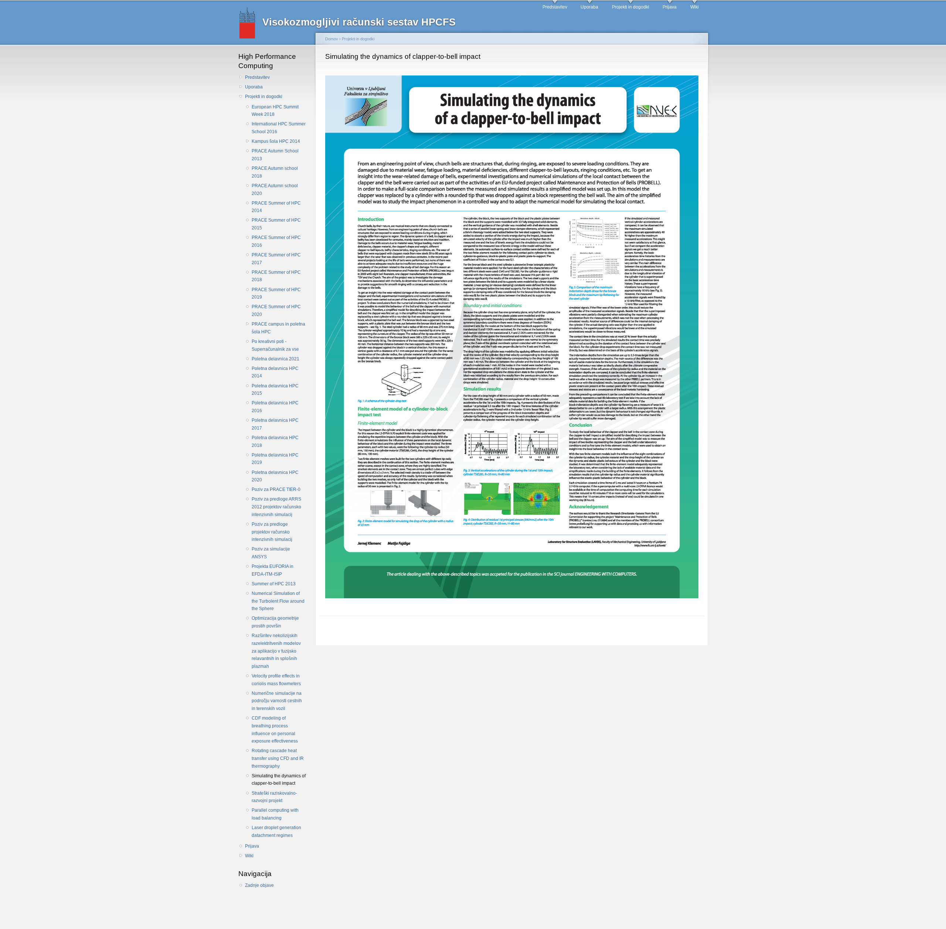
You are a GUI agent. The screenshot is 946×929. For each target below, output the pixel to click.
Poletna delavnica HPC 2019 (275, 458)
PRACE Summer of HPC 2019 (276, 293)
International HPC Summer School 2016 (279, 127)
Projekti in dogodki (630, 7)
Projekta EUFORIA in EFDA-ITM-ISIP (272, 570)
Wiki (694, 7)
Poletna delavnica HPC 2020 (275, 476)
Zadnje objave (259, 885)
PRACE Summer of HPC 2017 (276, 258)
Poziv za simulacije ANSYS (271, 552)
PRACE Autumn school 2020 (275, 189)
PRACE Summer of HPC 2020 (276, 310)
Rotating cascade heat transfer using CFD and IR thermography (278, 758)
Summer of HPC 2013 (274, 583)
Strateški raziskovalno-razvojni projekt (274, 797)
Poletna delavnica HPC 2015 (275, 389)
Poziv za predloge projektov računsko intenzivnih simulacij (272, 532)
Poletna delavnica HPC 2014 (275, 372)
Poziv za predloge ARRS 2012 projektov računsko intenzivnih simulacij (276, 507)
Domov (331, 39)
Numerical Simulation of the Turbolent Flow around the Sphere (278, 601)
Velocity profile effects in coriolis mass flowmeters (276, 679)
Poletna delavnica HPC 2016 (275, 406)
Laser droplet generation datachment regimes (276, 831)
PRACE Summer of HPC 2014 (276, 207)
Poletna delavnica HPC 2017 (275, 424)
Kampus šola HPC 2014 (276, 141)
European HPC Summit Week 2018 (275, 110)
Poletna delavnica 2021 (275, 358)
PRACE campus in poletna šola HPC (278, 328)
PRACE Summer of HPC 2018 (276, 276)
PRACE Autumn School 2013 (275, 154)
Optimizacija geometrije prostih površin (275, 622)
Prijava (670, 7)
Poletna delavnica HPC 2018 (275, 441)
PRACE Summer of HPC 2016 (276, 241)
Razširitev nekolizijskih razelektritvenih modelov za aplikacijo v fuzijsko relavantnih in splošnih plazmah (276, 651)
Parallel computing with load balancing (275, 814)
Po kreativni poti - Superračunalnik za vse (275, 345)
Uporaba (589, 7)
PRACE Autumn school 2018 (275, 172)
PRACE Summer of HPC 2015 (276, 224)
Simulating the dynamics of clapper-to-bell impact (279, 779)
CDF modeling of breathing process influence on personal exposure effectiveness (275, 730)
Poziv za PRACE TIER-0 (276, 489)
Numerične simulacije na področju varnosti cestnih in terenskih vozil (277, 701)
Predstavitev (554, 7)
